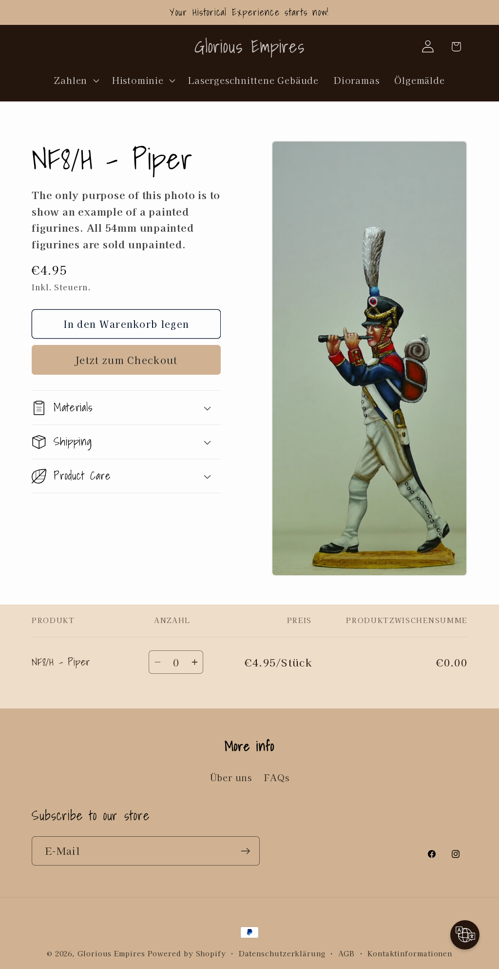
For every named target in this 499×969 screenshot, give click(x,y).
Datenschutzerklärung (282, 953)
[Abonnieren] (245, 851)
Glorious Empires (111, 953)
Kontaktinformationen (409, 953)
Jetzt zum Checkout (126, 360)
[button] (75, 80)
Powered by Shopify (187, 953)
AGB (346, 953)
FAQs (276, 777)
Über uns (231, 777)
